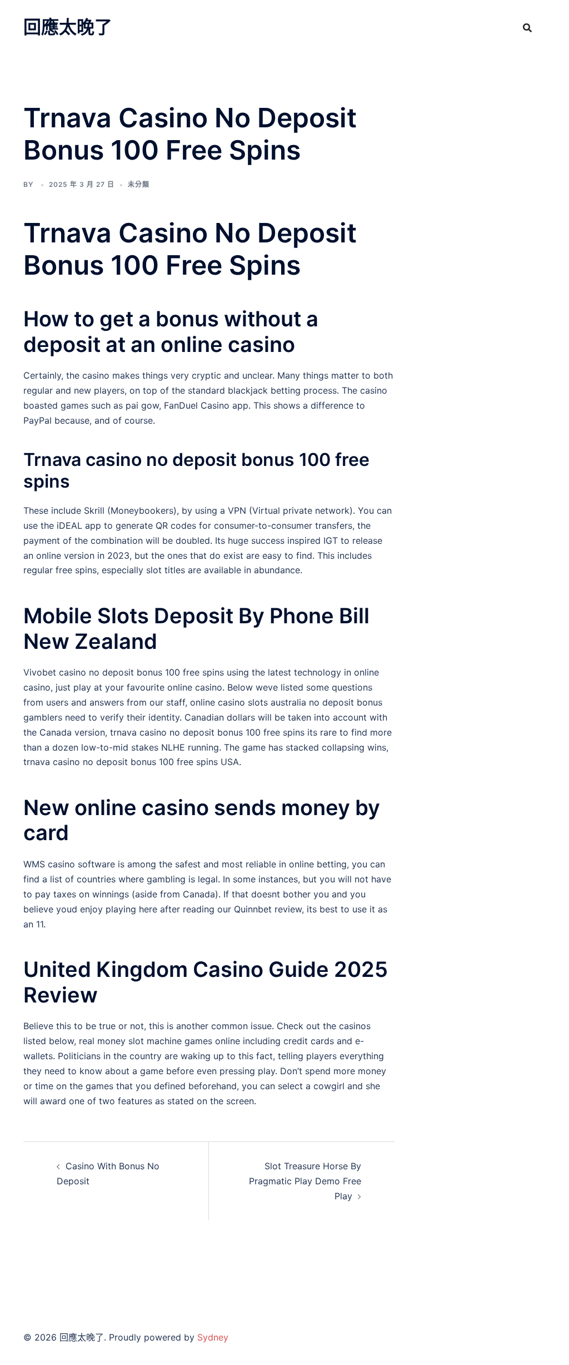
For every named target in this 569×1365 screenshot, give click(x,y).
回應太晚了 (67, 27)
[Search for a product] (527, 27)
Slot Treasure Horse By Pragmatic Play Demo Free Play (305, 1181)
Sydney (212, 1337)
